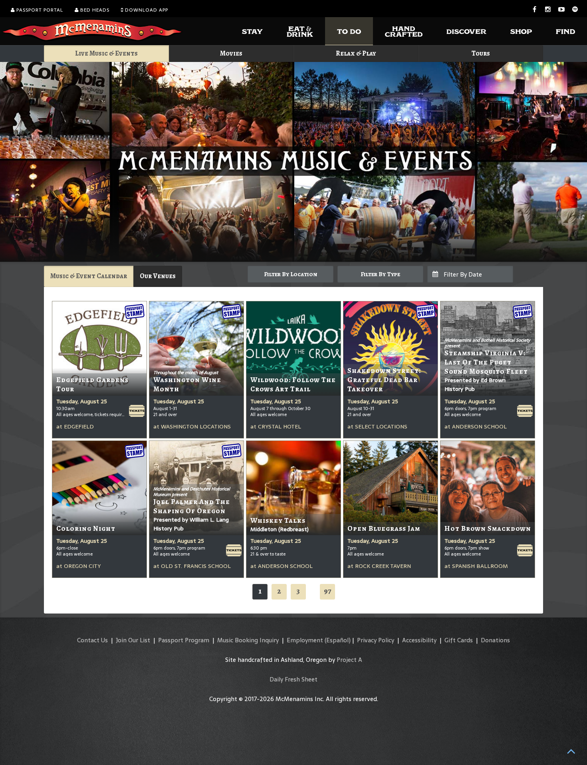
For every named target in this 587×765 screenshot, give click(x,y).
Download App (145, 10)
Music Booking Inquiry (248, 640)
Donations (495, 640)
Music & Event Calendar (88, 276)
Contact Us (92, 640)
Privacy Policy (375, 640)
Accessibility (419, 640)
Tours (481, 53)
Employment (305, 640)
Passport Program (183, 640)
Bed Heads (94, 10)
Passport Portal (39, 10)
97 (327, 591)
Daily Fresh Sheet (293, 679)
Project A (349, 660)
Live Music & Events (106, 53)
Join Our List (133, 640)
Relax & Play (356, 53)
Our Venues (158, 276)
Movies (231, 53)
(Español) (338, 640)
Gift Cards (458, 640)
